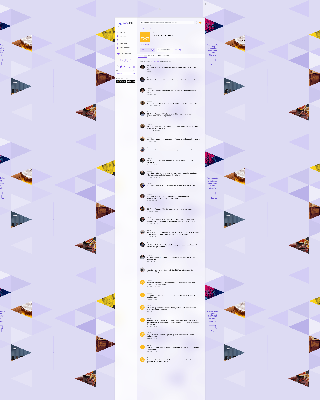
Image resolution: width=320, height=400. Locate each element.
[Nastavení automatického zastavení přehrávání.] (125, 66)
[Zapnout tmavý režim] (199, 22)
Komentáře (152, 56)
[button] (126, 36)
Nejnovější (149, 61)
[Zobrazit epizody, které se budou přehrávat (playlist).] (133, 66)
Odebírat (144, 49)
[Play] (126, 60)
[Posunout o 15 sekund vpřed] (121, 60)
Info (159, 56)
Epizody (142, 56)
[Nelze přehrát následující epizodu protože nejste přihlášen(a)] (130, 60)
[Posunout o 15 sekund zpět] (118, 60)
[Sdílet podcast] (176, 49)
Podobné (165, 56)
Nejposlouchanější (165, 61)
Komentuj (119, 73)
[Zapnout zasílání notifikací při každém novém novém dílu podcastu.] (180, 49)
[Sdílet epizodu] (201, 68)
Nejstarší (156, 61)
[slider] (120, 70)
